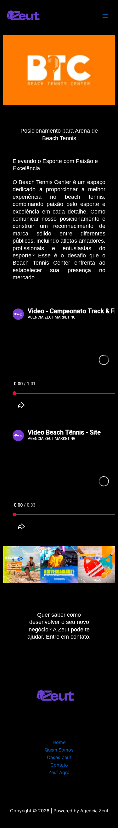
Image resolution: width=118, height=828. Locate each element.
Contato (59, 765)
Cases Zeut (59, 757)
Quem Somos (59, 750)
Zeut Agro (59, 772)
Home (59, 742)
